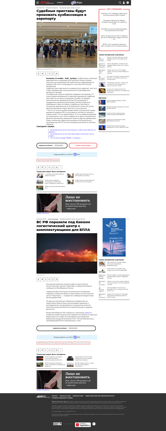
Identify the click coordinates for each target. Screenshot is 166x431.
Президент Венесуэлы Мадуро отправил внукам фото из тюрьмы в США (114, 22)
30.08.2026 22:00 (41, 219)
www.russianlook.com (46, 69)
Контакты (55, 396)
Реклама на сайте (65, 396)
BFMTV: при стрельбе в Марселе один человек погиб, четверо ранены (114, 45)
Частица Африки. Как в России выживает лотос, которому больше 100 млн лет (117, 289)
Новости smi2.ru (43, 213)
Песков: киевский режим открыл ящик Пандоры (116, 101)
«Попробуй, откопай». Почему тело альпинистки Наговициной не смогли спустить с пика (117, 84)
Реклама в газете (78, 396)
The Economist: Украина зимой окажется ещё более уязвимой (115, 114)
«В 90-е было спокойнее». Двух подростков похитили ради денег (117, 269)
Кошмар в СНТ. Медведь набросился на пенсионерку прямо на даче (114, 14)
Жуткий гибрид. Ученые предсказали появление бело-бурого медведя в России (118, 276)
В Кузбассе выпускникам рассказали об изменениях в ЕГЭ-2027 (114, 29)
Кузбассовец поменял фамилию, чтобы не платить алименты (85, 181)
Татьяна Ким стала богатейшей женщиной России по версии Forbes (117, 126)
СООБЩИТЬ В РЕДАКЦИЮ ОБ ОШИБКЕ (62, 398)
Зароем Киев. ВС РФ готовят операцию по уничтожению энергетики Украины (83, 358)
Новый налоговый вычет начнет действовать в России (116, 120)
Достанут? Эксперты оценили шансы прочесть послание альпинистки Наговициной (118, 78)
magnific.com (41, 275)
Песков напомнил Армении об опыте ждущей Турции (117, 107)
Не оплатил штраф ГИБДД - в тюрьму (65, 138)
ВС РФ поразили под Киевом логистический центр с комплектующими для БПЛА (53, 358)
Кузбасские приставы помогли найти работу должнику (84, 174)
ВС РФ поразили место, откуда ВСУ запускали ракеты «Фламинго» (84, 364)
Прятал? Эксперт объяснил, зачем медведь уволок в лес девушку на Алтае (117, 59)
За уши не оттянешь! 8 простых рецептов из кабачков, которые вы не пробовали (118, 90)
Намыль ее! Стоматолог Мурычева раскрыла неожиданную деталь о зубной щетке (117, 295)
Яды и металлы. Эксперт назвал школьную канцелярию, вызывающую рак (116, 264)
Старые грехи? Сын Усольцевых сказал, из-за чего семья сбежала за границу (118, 71)
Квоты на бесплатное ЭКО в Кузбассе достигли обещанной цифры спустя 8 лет (114, 37)
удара (87, 313)
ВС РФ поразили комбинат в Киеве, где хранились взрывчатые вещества (55, 364)
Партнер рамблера (68, 423)
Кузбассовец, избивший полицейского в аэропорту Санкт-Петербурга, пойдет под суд (54, 183)
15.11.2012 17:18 (40, 8)
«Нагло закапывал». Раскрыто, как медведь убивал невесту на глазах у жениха (118, 65)
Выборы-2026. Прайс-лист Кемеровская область (99, 396)
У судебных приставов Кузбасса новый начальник (54, 174)
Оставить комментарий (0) (83, 145)
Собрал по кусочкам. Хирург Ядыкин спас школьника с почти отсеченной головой (118, 283)
